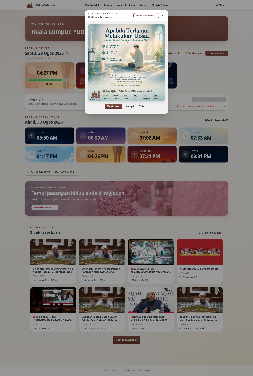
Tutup (142, 106)
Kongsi (130, 106)
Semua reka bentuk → (146, 15)
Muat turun (113, 106)
